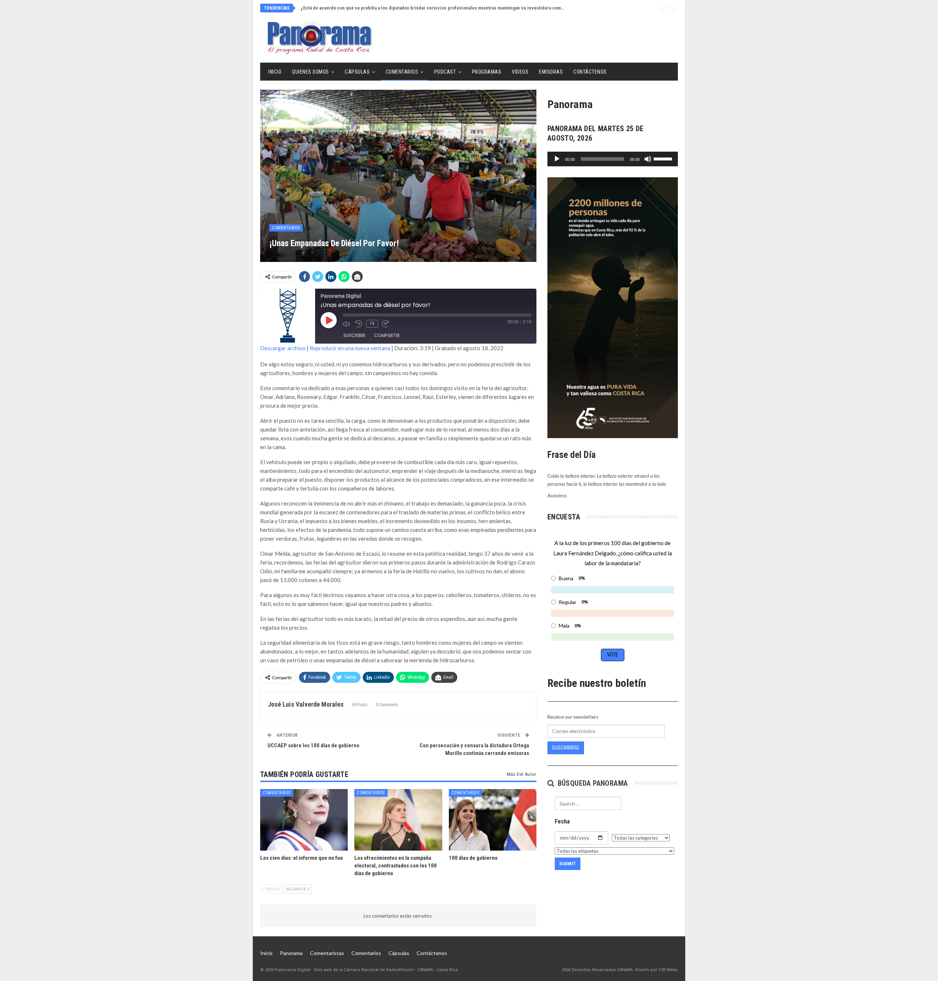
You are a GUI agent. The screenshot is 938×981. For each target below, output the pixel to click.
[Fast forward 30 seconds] (386, 323)
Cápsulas (357, 72)
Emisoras (551, 72)
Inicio (274, 72)
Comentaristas (327, 953)
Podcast (445, 72)
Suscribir (354, 335)
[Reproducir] (557, 159)
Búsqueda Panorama (591, 783)
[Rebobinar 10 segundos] (358, 323)
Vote (612, 655)
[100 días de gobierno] (492, 819)
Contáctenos (590, 72)
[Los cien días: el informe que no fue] (304, 819)
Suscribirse (566, 748)
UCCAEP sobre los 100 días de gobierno (313, 745)
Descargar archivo (283, 348)
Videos (520, 72)
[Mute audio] (347, 324)
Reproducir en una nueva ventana (350, 348)
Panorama (291, 953)
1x (372, 323)
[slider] (664, 158)
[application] (612, 159)
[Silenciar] (647, 159)
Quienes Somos (310, 72)
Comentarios (402, 72)
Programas (487, 72)
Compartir (387, 335)
